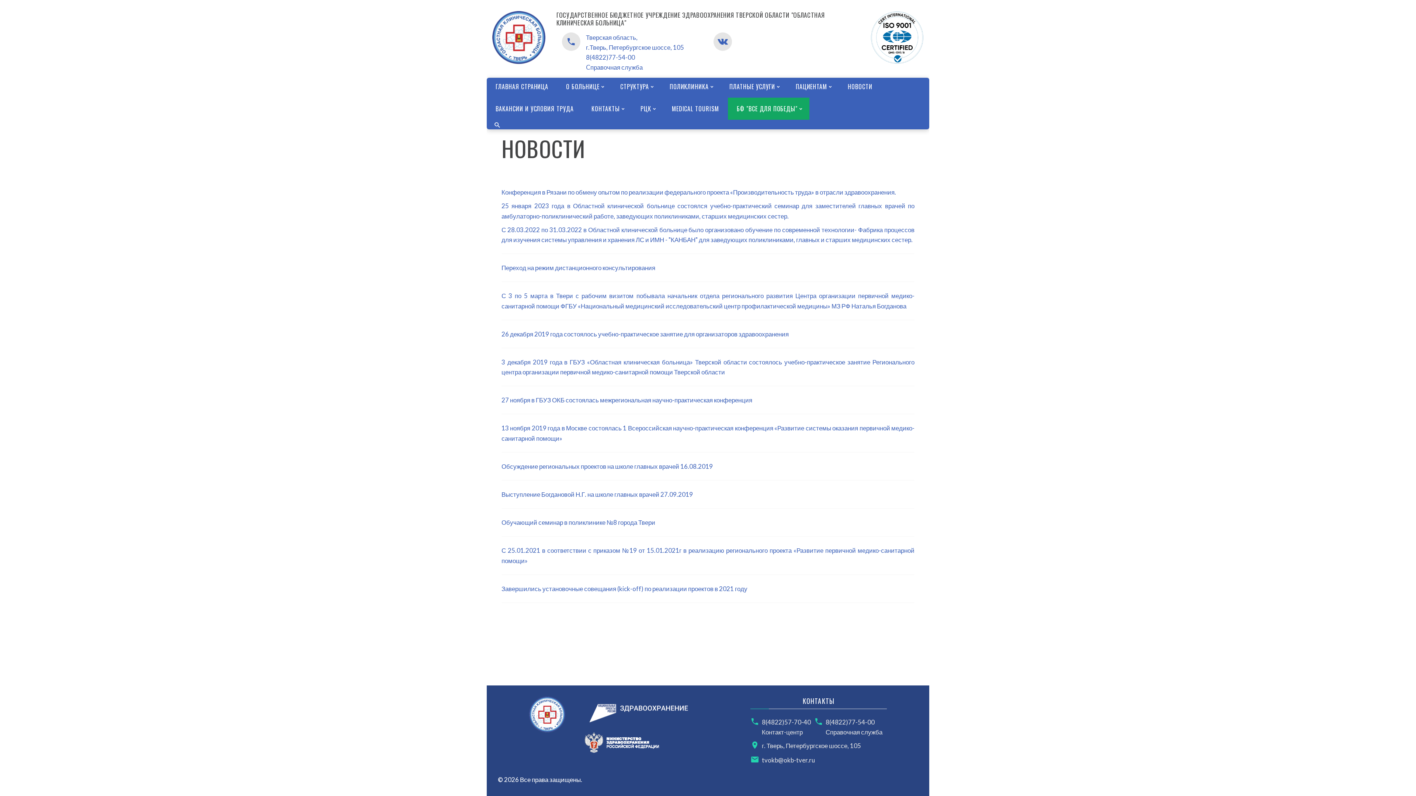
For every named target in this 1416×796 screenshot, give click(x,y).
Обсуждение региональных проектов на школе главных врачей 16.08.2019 (607, 466)
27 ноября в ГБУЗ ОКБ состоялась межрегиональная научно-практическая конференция (627, 400)
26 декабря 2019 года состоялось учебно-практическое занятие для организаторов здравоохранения (645, 334)
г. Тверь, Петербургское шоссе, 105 (811, 746)
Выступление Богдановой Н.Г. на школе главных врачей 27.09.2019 (597, 494)
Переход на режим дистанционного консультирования (578, 268)
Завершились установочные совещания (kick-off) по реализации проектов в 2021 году (624, 589)
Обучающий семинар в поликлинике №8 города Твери (578, 522)
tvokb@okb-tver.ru (788, 760)
